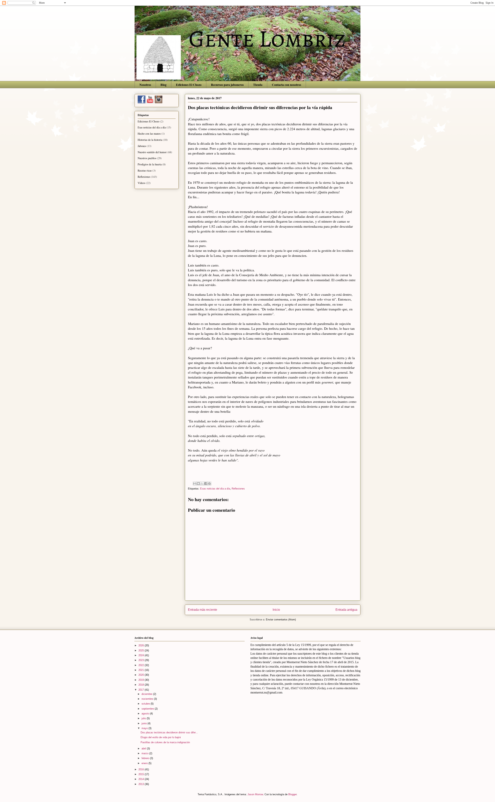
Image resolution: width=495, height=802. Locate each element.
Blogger (292, 794)
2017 (141, 689)
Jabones (142, 146)
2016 (141, 769)
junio (145, 723)
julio (144, 718)
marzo (145, 753)
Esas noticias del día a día (215, 488)
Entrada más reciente (202, 609)
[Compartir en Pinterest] (209, 483)
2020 (141, 674)
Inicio (276, 609)
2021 (141, 670)
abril (144, 748)
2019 (141, 679)
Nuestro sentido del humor (152, 152)
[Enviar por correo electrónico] (195, 483)
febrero (146, 758)
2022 (141, 665)
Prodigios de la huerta (150, 164)
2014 (141, 779)
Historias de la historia (150, 140)
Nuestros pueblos (147, 158)
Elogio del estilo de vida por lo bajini (161, 737)
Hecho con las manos (149, 133)
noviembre (148, 698)
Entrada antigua (346, 609)
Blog (163, 84)
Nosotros (145, 84)
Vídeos (141, 183)
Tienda (257, 84)
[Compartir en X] (202, 483)
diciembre (147, 694)
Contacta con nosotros (286, 84)
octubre (146, 703)
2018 (141, 684)
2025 (141, 650)
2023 (141, 660)
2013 (141, 784)
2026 (141, 645)
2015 (141, 774)
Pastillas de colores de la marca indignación (165, 742)
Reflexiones (238, 488)
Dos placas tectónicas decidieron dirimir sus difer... (169, 732)
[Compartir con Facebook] (206, 483)
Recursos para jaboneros (227, 84)
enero (145, 763)
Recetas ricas (145, 170)
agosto (146, 713)
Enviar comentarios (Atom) (281, 619)
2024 (141, 655)
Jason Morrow (255, 794)
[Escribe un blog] (198, 483)
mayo (145, 728)
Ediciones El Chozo (188, 84)
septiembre (148, 708)
